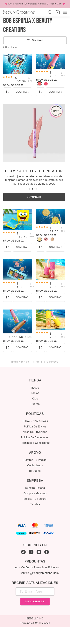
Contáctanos (35, 465)
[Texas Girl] (52, 239)
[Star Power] (39, 84)
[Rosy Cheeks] (46, 84)
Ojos (35, 398)
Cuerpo (35, 404)
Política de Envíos (35, 426)
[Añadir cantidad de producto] (8, 91)
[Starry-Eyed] (46, 239)
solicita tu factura (35, 498)
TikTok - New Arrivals (35, 421)
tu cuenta (35, 470)
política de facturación (35, 437)
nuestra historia (35, 487)
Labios (35, 393)
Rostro (35, 387)
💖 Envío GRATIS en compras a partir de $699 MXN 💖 (35, 4)
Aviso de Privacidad (35, 431)
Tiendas (35, 504)
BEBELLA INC (35, 618)
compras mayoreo (35, 493)
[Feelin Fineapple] (39, 239)
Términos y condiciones (35, 442)
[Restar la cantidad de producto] (8, 92)
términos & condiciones (35, 623)
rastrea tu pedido (35, 459)
